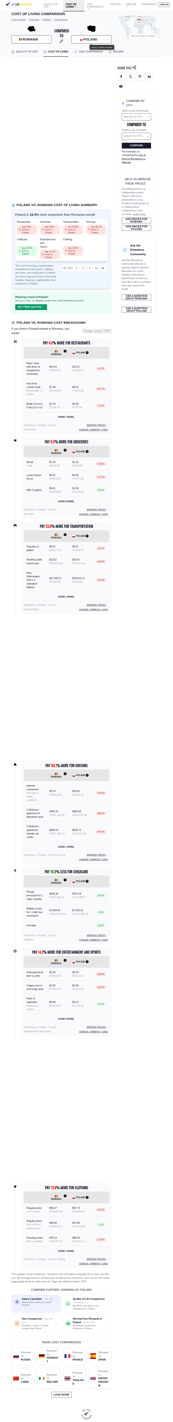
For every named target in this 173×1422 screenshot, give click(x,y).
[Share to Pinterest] (90, 268)
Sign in (164, 4)
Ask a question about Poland (136, 309)
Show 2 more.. (66, 1019)
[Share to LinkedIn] (96, 268)
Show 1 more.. (66, 417)
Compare (136, 145)
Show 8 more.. (66, 501)
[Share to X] (83, 268)
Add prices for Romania (136, 220)
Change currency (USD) (93, 430)
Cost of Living (71, 5)
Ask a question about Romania (136, 297)
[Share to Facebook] (76, 268)
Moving (115, 4)
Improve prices (96, 425)
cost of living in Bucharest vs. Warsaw (134, 159)
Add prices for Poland (136, 227)
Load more (61, 1394)
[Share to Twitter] (130, 77)
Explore (131, 4)
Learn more (17, 1281)
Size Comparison (95, 5)
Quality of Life (51, 5)
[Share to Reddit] (103, 268)
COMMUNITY (149, 4)
